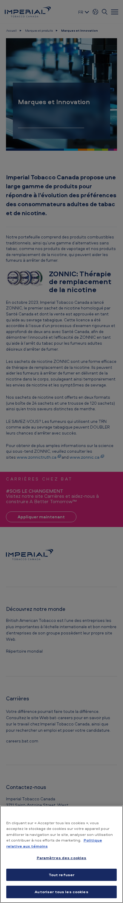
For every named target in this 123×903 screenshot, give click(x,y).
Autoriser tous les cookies (61, 891)
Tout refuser (62, 874)
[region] (61, 854)
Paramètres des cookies (62, 857)
